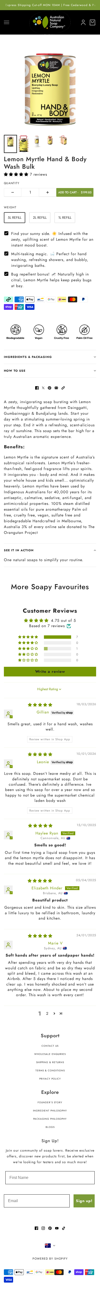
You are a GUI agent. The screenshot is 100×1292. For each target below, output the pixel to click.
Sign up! (84, 1200)
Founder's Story (50, 1102)
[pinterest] (50, 1228)
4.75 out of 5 (63, 620)
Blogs (50, 1127)
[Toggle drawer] (6, 22)
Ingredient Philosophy (50, 1110)
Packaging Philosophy (50, 1119)
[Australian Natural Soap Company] (50, 22)
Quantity (11, 183)
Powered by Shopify (50, 1258)
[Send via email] (56, 388)
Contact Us (50, 1046)
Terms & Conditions (50, 1070)
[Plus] (47, 192)
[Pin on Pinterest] (49, 388)
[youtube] (56, 1228)
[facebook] (36, 1228)
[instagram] (43, 1228)
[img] (40, 705)
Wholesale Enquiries (50, 1054)
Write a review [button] (50, 671)
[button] (17, 174)
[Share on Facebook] (37, 388)
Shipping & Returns (50, 1062)
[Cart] (92, 22)
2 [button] (47, 1013)
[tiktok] (63, 1228)
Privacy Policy (50, 1079)
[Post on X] (43, 388)
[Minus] (12, 192)
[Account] (82, 21)
